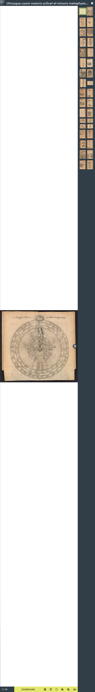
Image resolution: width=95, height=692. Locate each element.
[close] (92, 3)
